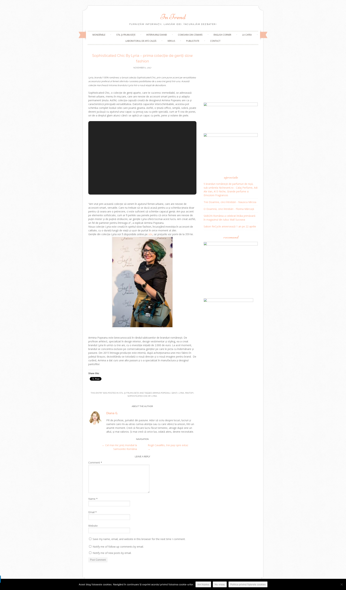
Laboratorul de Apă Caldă (140, 40)
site (150, 234)
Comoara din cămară (190, 34)
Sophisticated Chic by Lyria (142, 396)
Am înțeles (203, 584)
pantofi (189, 393)
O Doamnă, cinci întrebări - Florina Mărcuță (229, 209)
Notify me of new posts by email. (112, 553)
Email (92, 512)
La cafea (247, 34)
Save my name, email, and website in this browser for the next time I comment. (139, 539)
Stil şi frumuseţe (125, 34)
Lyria (181, 393)
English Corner (222, 34)
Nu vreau (220, 584)
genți (175, 393)
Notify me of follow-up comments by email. (118, 546)
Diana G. (112, 413)
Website (93, 525)
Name (92, 498)
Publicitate (192, 40)
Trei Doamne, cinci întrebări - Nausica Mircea (230, 202)
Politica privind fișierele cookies (248, 584)
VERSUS (171, 40)
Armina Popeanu (161, 393)
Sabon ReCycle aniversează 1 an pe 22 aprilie (230, 226)
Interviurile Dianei (156, 34)
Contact (215, 40)
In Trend (173, 16)
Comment (95, 462)
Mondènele (98, 34)
